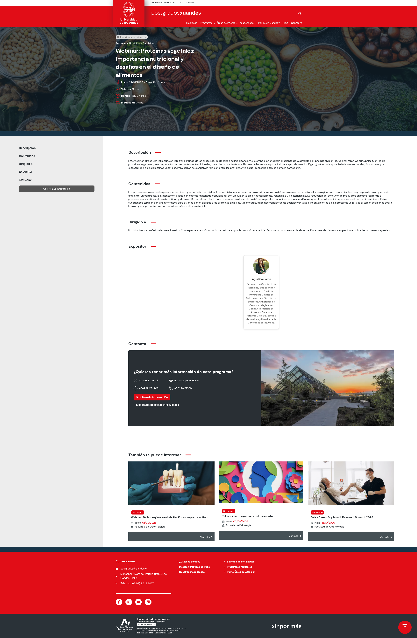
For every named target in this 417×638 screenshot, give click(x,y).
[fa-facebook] (119, 602)
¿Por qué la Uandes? (268, 23)
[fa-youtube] (138, 602)
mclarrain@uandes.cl (186, 380)
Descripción (27, 148)
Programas (207, 23)
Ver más (205, 537)
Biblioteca (156, 2)
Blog (285, 23)
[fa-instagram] (128, 602)
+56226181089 (183, 388)
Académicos (246, 23)
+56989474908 (148, 388)
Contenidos (27, 156)
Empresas (191, 23)
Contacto (296, 23)
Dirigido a (25, 163)
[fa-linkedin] (148, 602)
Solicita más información (152, 397)
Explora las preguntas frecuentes (157, 404)
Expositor (25, 171)
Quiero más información (56, 188)
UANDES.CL (170, 2)
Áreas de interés (226, 23)
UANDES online (186, 2)
